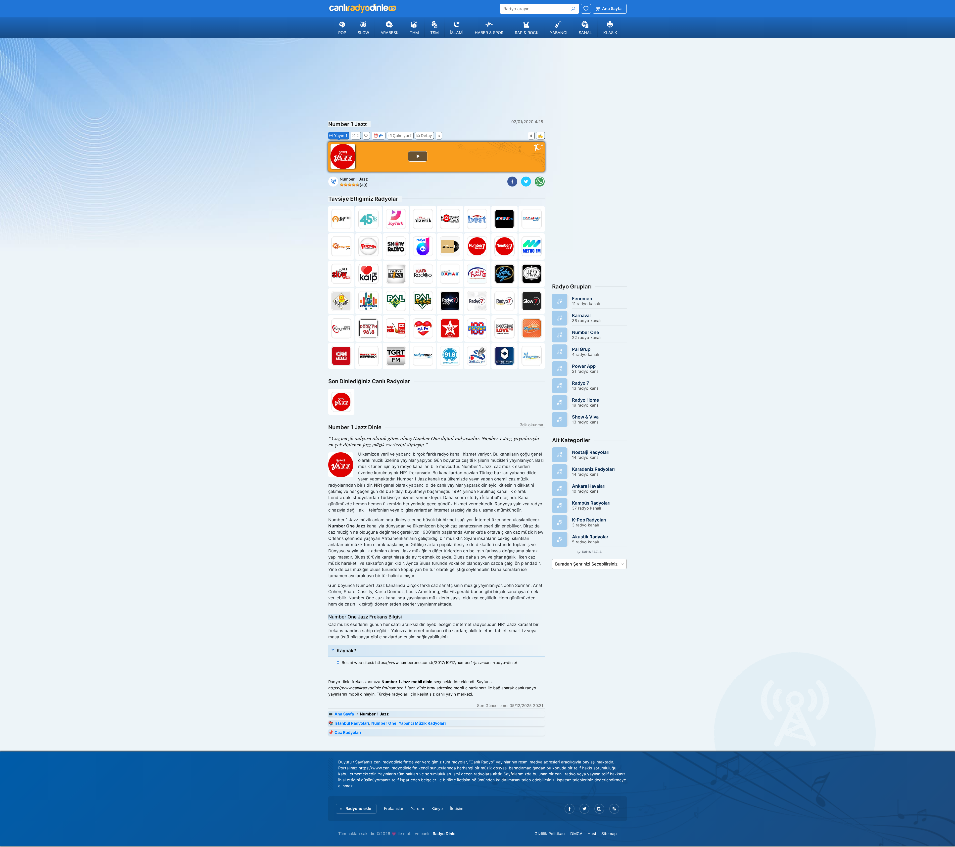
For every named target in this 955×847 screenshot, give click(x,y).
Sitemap (609, 833)
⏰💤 (378, 135)
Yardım (417, 808)
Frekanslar (393, 808)
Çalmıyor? (402, 135)
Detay (426, 135)
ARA (573, 9)
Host (591, 833)
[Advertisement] (477, 78)
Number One (383, 723)
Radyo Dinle (444, 833)
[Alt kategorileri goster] (589, 552)
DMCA (576, 833)
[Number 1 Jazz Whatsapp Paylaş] (540, 182)
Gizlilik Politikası (549, 833)
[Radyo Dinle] (362, 8)
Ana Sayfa (611, 8)
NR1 (378, 485)
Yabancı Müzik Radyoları (422, 723)
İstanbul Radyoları (351, 723)
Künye (437, 808)
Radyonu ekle (358, 808)
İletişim (456, 808)
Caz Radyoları (347, 732)
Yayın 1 (340, 135)
